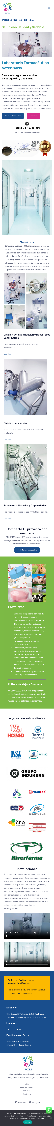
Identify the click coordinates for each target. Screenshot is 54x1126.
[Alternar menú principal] (48, 8)
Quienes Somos (26, 1087)
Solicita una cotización (27, 550)
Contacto (27, 1094)
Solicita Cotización (13, 116)
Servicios (27, 1090)
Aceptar (27, 1122)
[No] (51, 1118)
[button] (5, 45)
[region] (27, 44)
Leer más (33, 116)
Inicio (27, 1084)
